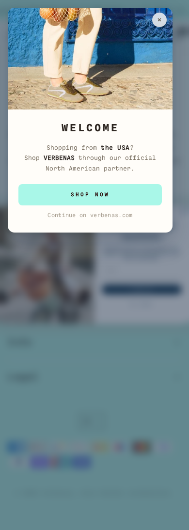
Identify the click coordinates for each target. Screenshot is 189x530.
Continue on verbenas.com (89, 215)
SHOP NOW (90, 194)
